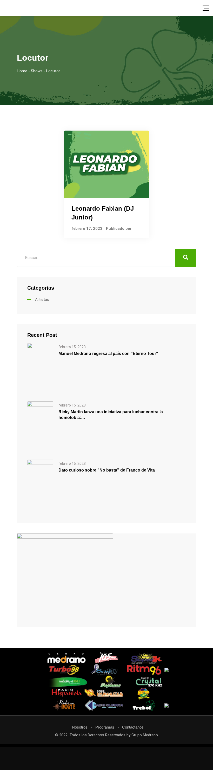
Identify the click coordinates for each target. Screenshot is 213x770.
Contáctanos (133, 727)
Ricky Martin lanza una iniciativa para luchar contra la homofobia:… (110, 415)
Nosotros (80, 727)
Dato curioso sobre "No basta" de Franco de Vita (106, 470)
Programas (104, 727)
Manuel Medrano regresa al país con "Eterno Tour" (108, 353)
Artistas (42, 299)
